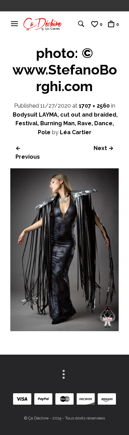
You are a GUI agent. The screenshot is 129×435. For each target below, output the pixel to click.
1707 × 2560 (94, 105)
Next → (104, 148)
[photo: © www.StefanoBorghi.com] (64, 329)
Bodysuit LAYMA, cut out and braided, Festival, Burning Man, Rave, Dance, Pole (65, 123)
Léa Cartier (76, 132)
